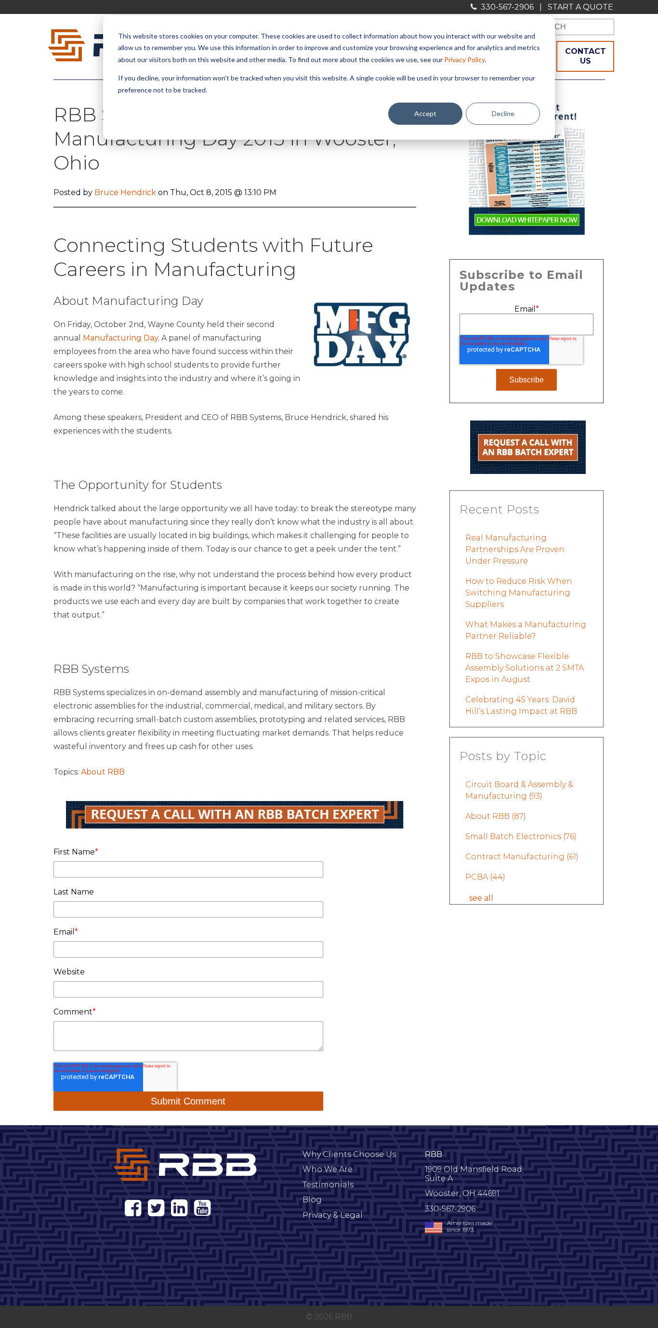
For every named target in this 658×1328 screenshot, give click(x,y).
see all (481, 898)
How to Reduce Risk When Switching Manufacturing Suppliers (518, 593)
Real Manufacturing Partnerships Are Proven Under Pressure (515, 549)
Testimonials (328, 1184)
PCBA (485, 876)
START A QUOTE (580, 7)
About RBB (103, 771)
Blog (312, 1199)
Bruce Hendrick (125, 192)
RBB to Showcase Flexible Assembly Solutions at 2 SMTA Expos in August (524, 668)
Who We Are (328, 1169)
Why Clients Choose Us (349, 1154)
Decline (503, 113)
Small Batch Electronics (521, 836)
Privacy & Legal (333, 1215)
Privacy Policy (464, 59)
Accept (425, 113)
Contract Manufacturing (522, 856)
